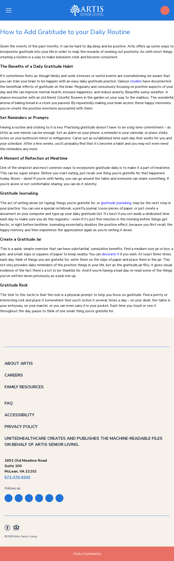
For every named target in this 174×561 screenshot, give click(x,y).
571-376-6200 (17, 477)
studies (136, 81)
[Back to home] (86, 10)
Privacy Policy (21, 426)
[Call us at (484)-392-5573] (164, 10)
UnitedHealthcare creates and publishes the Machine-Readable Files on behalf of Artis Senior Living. (83, 441)
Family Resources (24, 387)
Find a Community (87, 553)
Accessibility (19, 415)
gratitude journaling (116, 202)
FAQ (9, 403)
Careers (14, 375)
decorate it (110, 254)
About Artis (19, 363)
